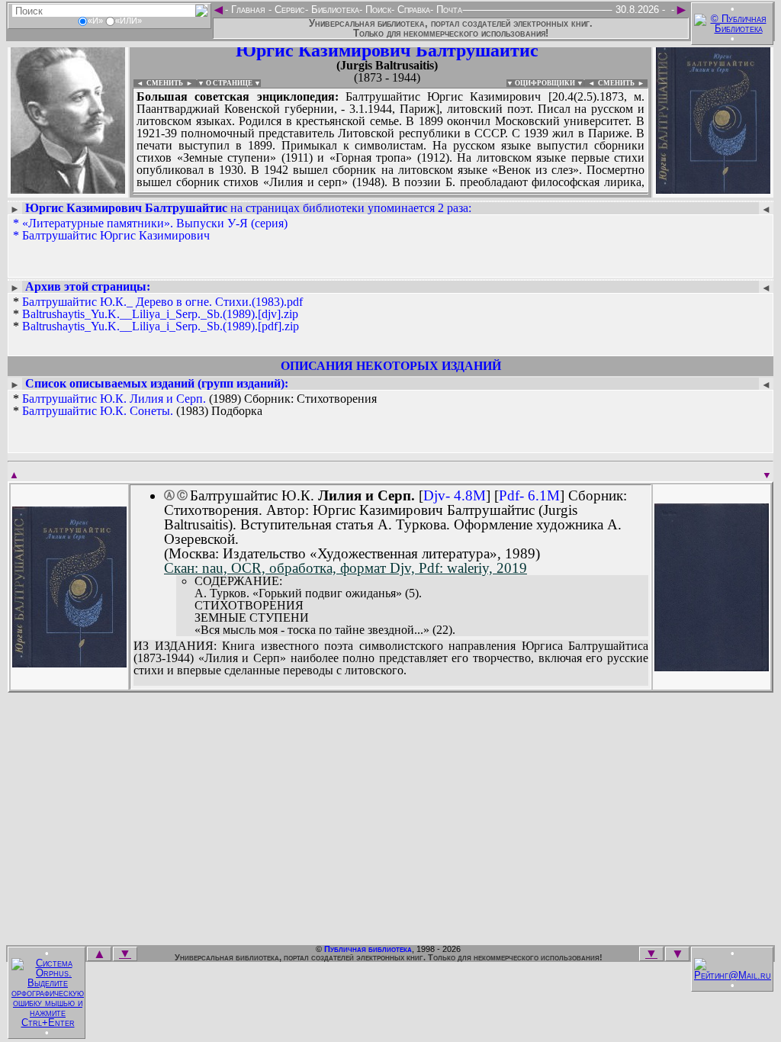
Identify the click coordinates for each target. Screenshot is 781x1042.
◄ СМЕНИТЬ (158, 83)
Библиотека (333, 9)
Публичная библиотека (368, 949)
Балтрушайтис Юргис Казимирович (116, 235)
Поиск (376, 9)
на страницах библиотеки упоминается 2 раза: (248, 207)
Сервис (288, 9)
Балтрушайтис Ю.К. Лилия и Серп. (114, 398)
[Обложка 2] (711, 666)
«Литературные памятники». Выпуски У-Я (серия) (155, 223)
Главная (248, 9)
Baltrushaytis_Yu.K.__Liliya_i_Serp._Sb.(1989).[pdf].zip (160, 326)
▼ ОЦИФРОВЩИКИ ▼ (544, 83)
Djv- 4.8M (454, 495)
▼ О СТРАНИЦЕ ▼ (229, 83)
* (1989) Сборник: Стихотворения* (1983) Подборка (195, 405)
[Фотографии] (68, 189)
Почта (447, 9)
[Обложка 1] (69, 662)
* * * (158, 314)
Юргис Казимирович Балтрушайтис (387, 50)
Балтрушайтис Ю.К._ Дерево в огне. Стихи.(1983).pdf (162, 301)
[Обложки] (713, 189)
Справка (412, 9)
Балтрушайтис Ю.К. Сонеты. (97, 410)
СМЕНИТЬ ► (623, 83)
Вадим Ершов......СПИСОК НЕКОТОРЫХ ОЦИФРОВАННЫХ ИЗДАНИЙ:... (390, 194)
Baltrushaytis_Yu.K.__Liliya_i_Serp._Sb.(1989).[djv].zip (160, 313)
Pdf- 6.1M (529, 495)
